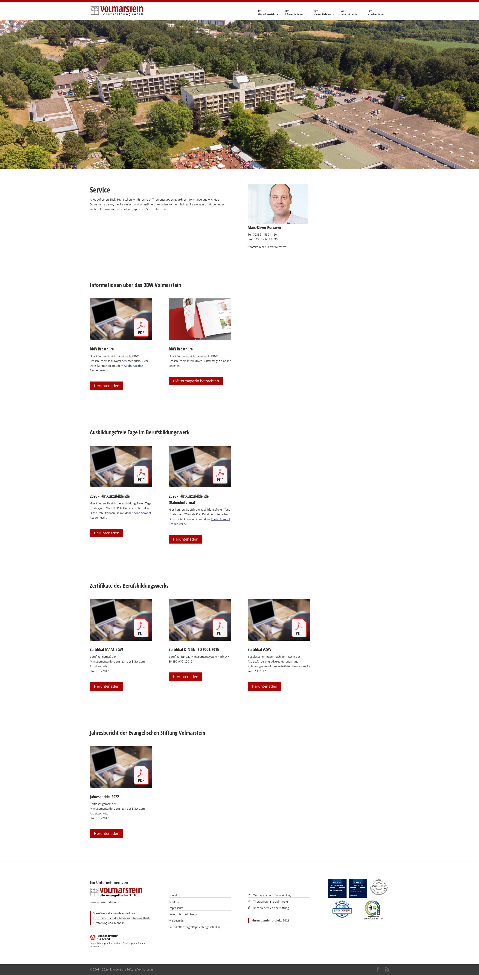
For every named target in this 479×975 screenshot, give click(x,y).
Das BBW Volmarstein (266, 12)
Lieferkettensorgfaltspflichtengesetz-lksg (194, 927)
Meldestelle (176, 920)
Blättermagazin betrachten (196, 380)
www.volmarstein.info (104, 902)
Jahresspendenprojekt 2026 (270, 920)
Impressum (176, 908)
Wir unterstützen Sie (349, 12)
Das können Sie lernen (294, 12)
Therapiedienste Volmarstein (271, 901)
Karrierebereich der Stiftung (271, 908)
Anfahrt (174, 901)
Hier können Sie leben (322, 12)
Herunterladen (106, 385)
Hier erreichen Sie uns (376, 12)
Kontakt (174, 895)
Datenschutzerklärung (183, 914)
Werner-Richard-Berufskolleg (272, 895)
